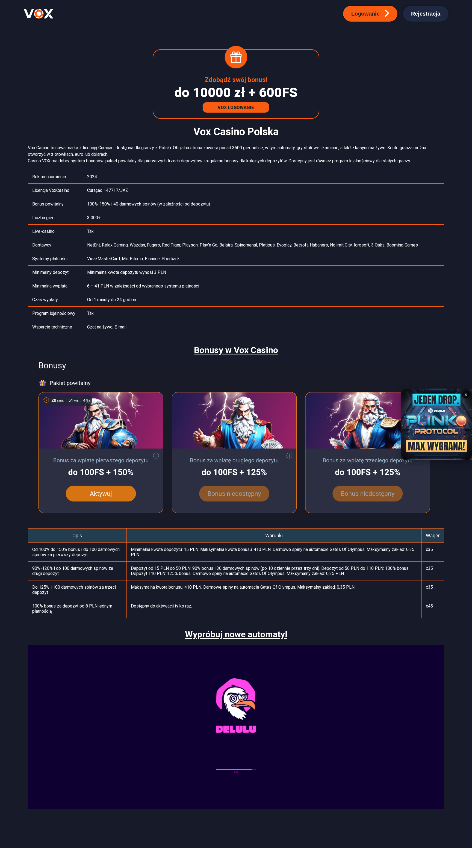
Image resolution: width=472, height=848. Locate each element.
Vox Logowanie (236, 107)
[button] (370, 14)
